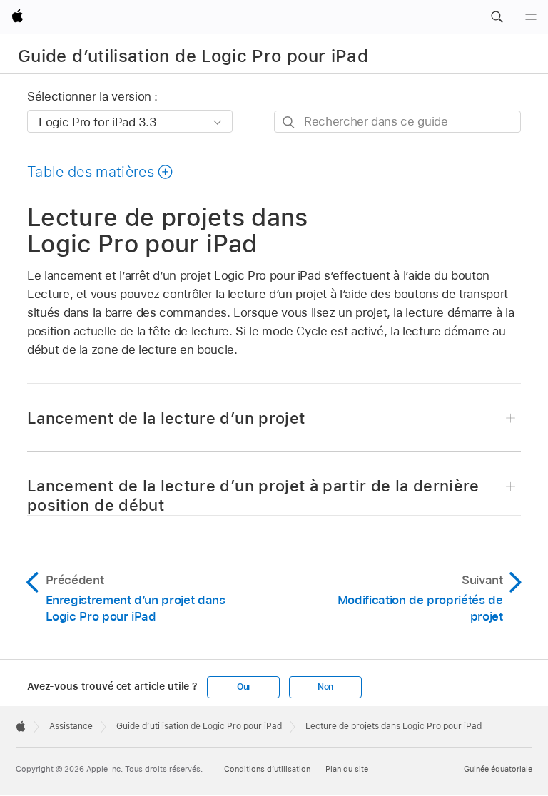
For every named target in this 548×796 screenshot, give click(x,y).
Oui (243, 687)
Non (325, 687)
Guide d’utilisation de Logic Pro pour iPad (193, 56)
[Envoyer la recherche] (289, 122)
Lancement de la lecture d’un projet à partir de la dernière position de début (253, 495)
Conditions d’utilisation (267, 769)
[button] (497, 17)
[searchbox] (397, 122)
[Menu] (531, 17)
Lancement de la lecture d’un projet (166, 418)
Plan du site (346, 769)
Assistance (71, 726)
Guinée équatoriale (498, 769)
